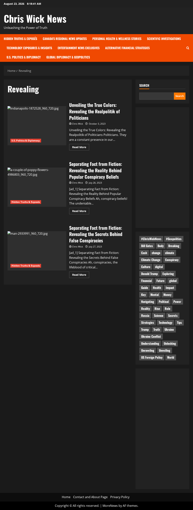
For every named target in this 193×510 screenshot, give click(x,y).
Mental (154, 294)
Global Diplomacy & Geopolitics (68, 57)
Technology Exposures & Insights (29, 48)
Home (66, 497)
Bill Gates (147, 246)
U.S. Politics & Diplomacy (24, 57)
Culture (145, 266)
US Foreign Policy (151, 357)
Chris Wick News (35, 18)
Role (167, 308)
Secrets (173, 315)
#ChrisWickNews (151, 239)
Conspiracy (171, 259)
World (170, 357)
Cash (144, 252)
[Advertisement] (162, 167)
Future (160, 280)
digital (159, 266)
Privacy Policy (119, 497)
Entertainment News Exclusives (79, 48)
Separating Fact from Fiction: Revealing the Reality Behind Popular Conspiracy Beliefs (37, 187)
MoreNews (110, 506)
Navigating (147, 301)
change (156, 252)
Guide (144, 287)
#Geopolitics (174, 239)
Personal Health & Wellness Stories (116, 38)
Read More (80, 147)
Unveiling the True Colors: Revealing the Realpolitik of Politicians (37, 125)
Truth (156, 329)
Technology (165, 322)
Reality (145, 308)
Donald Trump (149, 273)
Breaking (173, 246)
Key (143, 294)
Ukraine (169, 329)
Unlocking (170, 343)
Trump (145, 329)
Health (157, 287)
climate (169, 252)
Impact (170, 287)
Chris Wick (77, 123)
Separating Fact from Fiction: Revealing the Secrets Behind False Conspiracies (37, 250)
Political (164, 301)
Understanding (150, 343)
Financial (146, 280)
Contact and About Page (90, 497)
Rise (157, 308)
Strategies (147, 322)
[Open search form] (187, 48)
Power (177, 301)
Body (161, 246)
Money (167, 294)
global (173, 280)
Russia (145, 315)
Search (144, 85)
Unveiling (164, 350)
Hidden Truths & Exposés (20, 38)
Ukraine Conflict (151, 336)
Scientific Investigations (164, 38)
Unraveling (147, 350)
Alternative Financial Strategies (127, 48)
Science (158, 315)
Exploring (168, 273)
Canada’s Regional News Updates (65, 38)
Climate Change (150, 259)
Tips (179, 322)
